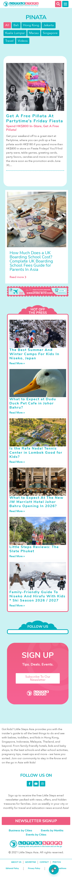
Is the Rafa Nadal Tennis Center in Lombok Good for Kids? (35, 452)
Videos (23, 41)
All (7, 25)
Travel (9, 41)
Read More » (17, 363)
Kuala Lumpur (15, 33)
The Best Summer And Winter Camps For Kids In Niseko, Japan (34, 354)
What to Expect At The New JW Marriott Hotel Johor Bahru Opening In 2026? (36, 501)
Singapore (50, 33)
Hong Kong (31, 25)
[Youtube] (36, 783)
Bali (16, 25)
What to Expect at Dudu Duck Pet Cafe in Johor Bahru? (32, 403)
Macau (34, 33)
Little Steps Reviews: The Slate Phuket (34, 549)
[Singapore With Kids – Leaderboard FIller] (38, 291)
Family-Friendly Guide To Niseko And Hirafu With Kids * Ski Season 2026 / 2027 (37, 596)
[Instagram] (42, 783)
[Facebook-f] (29, 783)
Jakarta (48, 25)
